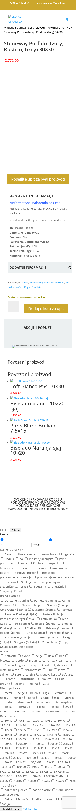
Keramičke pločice (40, 282)
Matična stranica (15, 27)
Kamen (24, 282)
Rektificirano (55, 27)
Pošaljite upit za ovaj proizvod (38, 179)
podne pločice (15, 287)
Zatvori (15, 530)
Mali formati (57, 282)
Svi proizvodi (36, 27)
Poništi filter (31, 808)
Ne (68, 27)
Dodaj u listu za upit (46, 308)
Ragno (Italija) (32, 287)
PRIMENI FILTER (11, 808)
